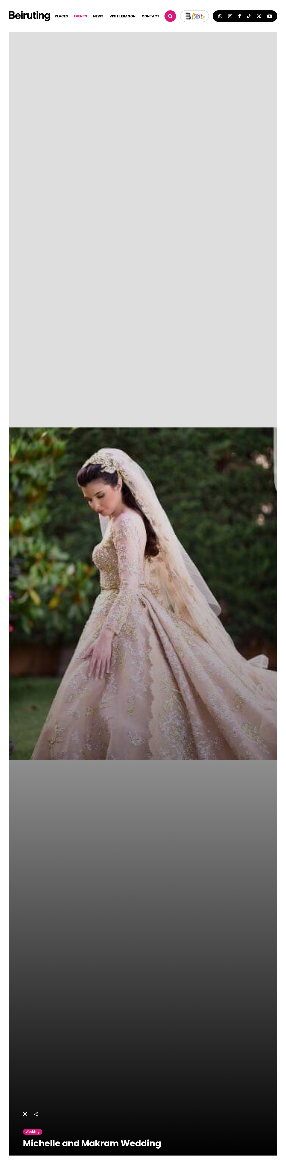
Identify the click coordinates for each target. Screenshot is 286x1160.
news (98, 16)
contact (150, 16)
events (80, 16)
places (61, 16)
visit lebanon (122, 16)
